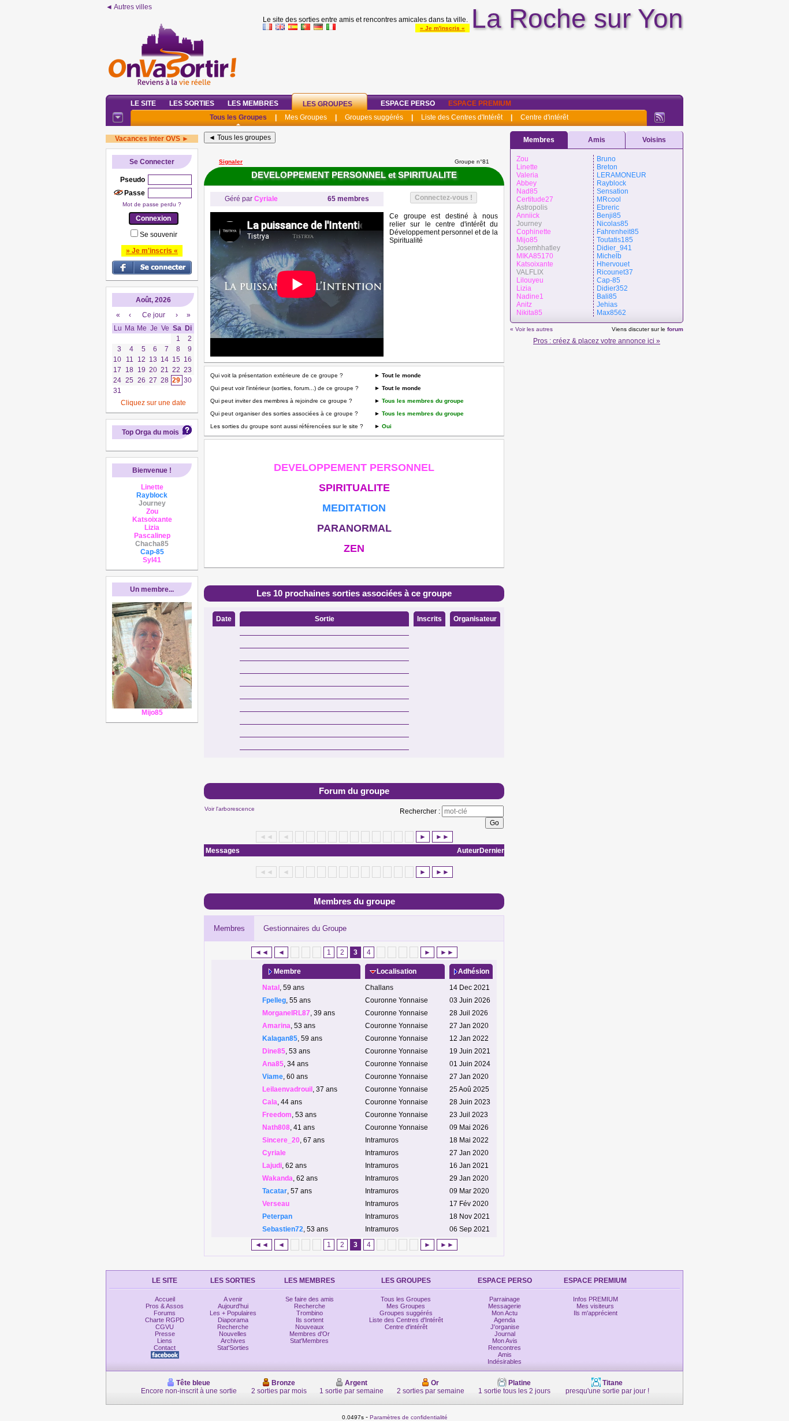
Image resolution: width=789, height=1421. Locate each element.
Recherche (232, 1326)
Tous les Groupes (238, 117)
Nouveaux (309, 1326)
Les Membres (253, 103)
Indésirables (504, 1361)
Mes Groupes (306, 117)
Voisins (654, 140)
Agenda (504, 1319)
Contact (165, 1347)
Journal (504, 1333)
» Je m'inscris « (442, 28)
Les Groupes (327, 104)
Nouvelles (233, 1333)
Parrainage (504, 1299)
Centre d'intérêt (544, 117)
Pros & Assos (165, 1306)
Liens (164, 1340)
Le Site (143, 103)
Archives (233, 1340)
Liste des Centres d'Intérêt (462, 117)
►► (442, 837)
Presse (165, 1333)
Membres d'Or (309, 1333)
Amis (596, 140)
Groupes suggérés (374, 117)
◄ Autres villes (129, 7)
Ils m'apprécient (595, 1312)
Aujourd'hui (233, 1306)
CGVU (164, 1326)
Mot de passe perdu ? (151, 204)
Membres (229, 928)
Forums (165, 1312)
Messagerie (504, 1306)
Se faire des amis (309, 1299)
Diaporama (233, 1319)
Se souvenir (158, 235)
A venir (233, 1299)
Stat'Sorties (233, 1347)
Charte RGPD (164, 1319)
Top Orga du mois (150, 432)
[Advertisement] (473, 60)
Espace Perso (408, 103)
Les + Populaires (233, 1312)
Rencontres (504, 1347)
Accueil (165, 1299)
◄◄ (262, 952)
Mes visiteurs (595, 1306)
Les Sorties (191, 103)
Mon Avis (505, 1340)
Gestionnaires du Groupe (305, 928)
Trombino (309, 1312)
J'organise (504, 1326)
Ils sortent (309, 1319)
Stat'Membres (309, 1340)
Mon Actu (505, 1312)
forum (675, 329)
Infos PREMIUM (595, 1299)
